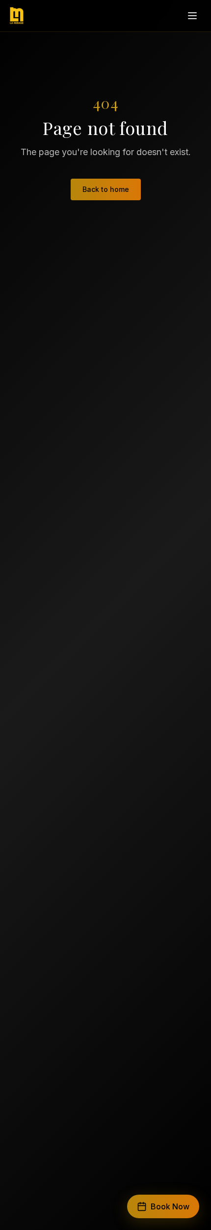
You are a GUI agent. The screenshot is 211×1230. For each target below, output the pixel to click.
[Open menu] (192, 16)
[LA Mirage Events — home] (17, 16)
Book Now (170, 1206)
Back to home (105, 189)
